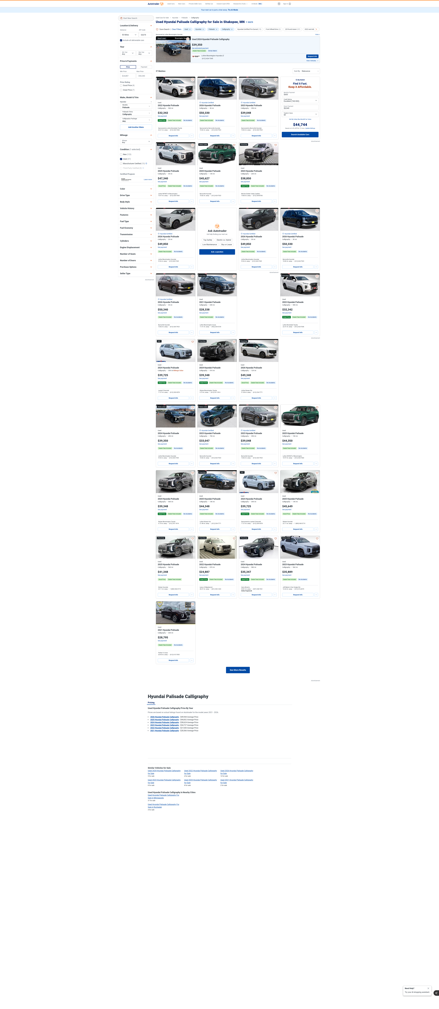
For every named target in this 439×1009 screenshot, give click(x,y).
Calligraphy (195, 18)
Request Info (312, 56)
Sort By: (297, 71)
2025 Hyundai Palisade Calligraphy (164, 720)
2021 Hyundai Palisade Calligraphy (164, 731)
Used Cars (171, 4)
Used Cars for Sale (162, 18)
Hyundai (175, 18)
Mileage (124, 140)
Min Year (124, 52)
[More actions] (192, 136)
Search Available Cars (300, 134)
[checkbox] (127, 85)
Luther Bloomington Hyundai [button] (211, 56)
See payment (162, 116)
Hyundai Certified (208, 103)
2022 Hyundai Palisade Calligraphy (164, 728)
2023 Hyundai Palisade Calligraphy (164, 725)
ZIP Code (142, 30)
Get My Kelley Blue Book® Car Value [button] (300, 119)
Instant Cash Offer (223, 4)
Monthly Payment (289, 92)
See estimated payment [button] (200, 48)
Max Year (141, 52)
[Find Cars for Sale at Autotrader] (156, 3)
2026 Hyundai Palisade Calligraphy (164, 717)
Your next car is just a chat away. (219, 10)
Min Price (123, 71)
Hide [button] (316, 34)
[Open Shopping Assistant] (436, 993)
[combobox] (136, 18)
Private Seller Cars (195, 4)
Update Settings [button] (310, 128)
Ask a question (217, 252)
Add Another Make (136, 127)
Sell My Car (209, 4)
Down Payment (288, 106)
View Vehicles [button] (311, 61)
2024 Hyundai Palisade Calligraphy (164, 722)
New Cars (181, 4)
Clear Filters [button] (176, 29)
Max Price (140, 71)
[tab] (151, 702)
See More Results (238, 670)
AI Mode (256, 4)
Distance (123, 30)
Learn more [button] (148, 179)
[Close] (428, 988)
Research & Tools (239, 4)
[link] (188, 120)
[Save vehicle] (188, 39)
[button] (279, 4)
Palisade (185, 18)
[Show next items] (316, 29)
